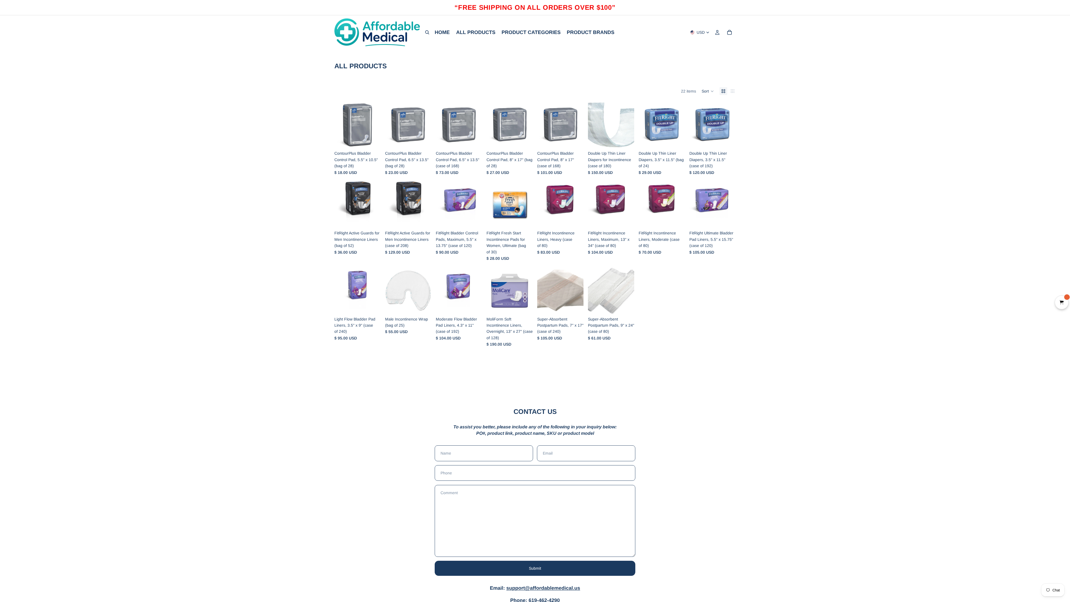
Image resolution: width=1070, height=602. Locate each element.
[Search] (427, 32)
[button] (708, 91)
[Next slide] (425, 291)
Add (376, 139)
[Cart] (729, 32)
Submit (535, 568)
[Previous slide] (391, 291)
